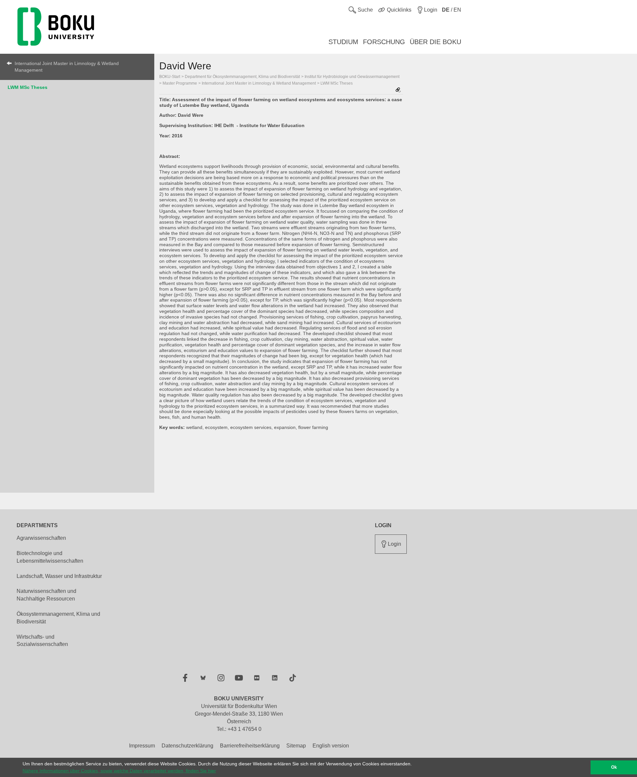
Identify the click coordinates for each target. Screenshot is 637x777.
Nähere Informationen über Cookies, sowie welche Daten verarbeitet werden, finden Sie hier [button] (119, 770)
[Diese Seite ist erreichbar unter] (398, 90)
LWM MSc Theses (27, 87)
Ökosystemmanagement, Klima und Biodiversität (58, 617)
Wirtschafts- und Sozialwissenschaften (42, 640)
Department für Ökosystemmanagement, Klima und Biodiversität (242, 76)
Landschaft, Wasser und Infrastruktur (59, 576)
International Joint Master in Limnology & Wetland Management (67, 67)
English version (331, 745)
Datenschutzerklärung (187, 745)
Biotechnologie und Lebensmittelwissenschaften (50, 557)
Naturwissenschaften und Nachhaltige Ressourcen (46, 594)
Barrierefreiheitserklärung (250, 745)
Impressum (142, 745)
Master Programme (180, 83)
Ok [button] (614, 767)
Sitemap (296, 745)
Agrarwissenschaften (41, 538)
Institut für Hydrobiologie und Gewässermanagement (352, 76)
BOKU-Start (169, 76)
